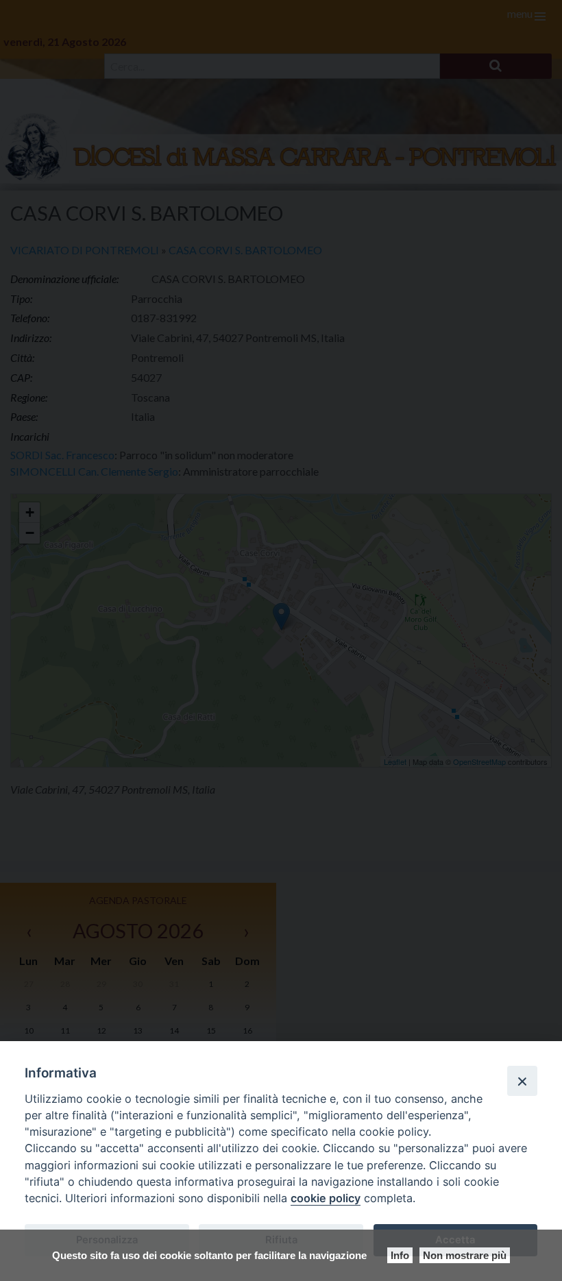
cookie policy (326, 1198)
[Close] (522, 1081)
